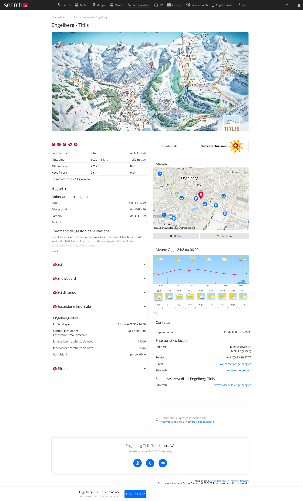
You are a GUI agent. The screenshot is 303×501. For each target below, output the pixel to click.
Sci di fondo (66, 292)
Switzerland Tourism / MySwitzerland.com (230, 480)
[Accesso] (299, 5)
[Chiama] (150, 463)
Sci (59, 264)
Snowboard (66, 278)
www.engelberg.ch (239, 370)
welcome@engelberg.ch (235, 364)
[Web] (137, 463)
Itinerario (226, 236)
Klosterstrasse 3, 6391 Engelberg (150, 451)
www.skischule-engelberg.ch (232, 385)
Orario (177, 236)
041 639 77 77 (137, 494)
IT (287, 5)
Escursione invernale (74, 306)
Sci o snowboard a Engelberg (90, 17)
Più (54, 251)
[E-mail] (163, 463)
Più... (156, 313)
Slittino (63, 368)
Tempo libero (59, 17)
